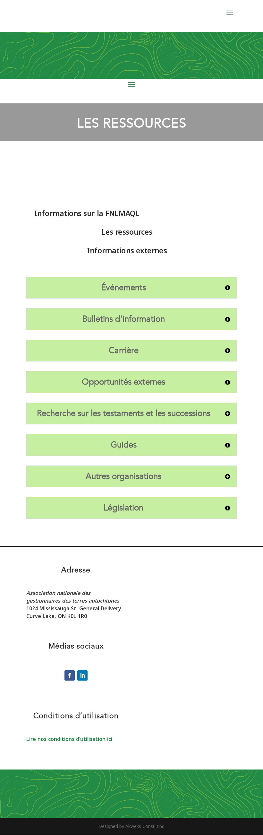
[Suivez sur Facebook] (69, 675)
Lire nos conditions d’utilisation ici (69, 739)
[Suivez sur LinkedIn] (82, 675)
